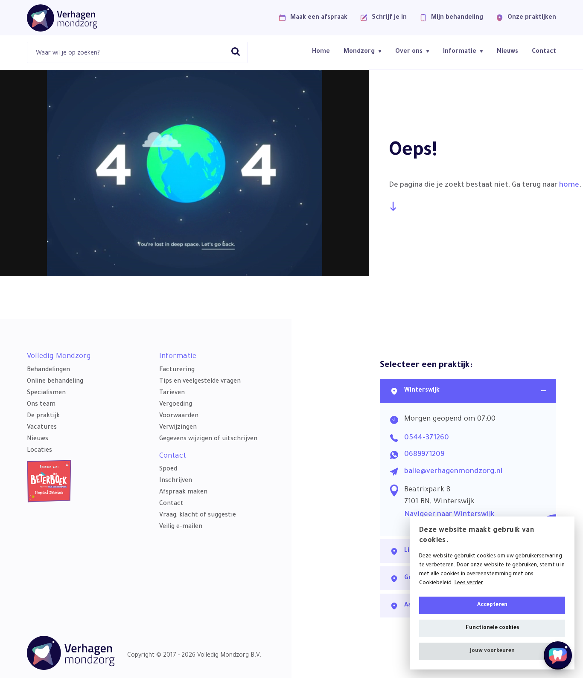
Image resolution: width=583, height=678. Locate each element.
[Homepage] (62, 18)
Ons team (41, 404)
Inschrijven (175, 481)
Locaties (39, 450)
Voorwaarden (178, 416)
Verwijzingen (178, 427)
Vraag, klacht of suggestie (197, 515)
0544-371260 (426, 438)
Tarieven (172, 393)
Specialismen (46, 393)
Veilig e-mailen (180, 527)
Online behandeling (55, 381)
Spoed (168, 469)
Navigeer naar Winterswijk (449, 515)
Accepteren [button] (492, 605)
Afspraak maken (183, 492)
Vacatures (42, 427)
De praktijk (43, 416)
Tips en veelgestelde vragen (200, 381)
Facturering (177, 370)
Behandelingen (48, 370)
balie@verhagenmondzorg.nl (453, 472)
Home (321, 52)
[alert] (492, 592)
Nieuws (507, 52)
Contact (544, 52)
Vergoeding (175, 404)
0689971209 (424, 455)
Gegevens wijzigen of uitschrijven (208, 439)
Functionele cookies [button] (492, 628)
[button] (492, 651)
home (569, 186)
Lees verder (469, 583)
